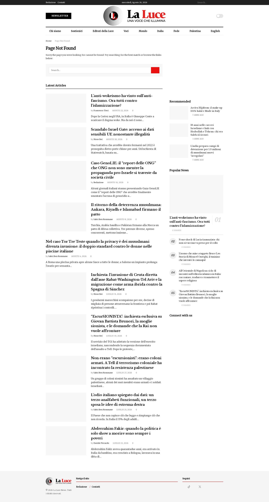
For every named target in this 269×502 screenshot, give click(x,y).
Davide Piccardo (101, 443)
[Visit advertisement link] (196, 66)
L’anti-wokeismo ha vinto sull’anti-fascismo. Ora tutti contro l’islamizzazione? (121, 101)
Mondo (143, 31)
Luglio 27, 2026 (124, 373)
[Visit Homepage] (134, 16)
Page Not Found (62, 41)
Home (49, 41)
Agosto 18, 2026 (114, 139)
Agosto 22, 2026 (120, 110)
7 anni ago (198, 115)
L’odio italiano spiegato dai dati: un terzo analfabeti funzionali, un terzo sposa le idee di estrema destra (123, 400)
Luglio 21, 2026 (120, 443)
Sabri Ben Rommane (103, 219)
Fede (176, 31)
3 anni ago (198, 139)
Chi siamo (55, 31)
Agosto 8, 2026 (124, 219)
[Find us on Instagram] (183, 487)
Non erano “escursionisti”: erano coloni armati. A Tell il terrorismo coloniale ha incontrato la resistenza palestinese (126, 363)
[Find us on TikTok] (189, 487)
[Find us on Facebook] (194, 487)
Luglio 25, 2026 (124, 409)
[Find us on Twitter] (199, 487)
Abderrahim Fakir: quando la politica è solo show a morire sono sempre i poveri (126, 433)
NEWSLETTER (59, 15)
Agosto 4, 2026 (79, 256)
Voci (126, 31)
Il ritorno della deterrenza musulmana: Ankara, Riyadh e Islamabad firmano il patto (126, 210)
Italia (160, 31)
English (215, 31)
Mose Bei (98, 139)
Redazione (51, 2)
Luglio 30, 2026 (114, 336)
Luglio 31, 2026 (114, 294)
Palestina (195, 31)
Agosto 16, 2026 (115, 182)
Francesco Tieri (101, 110)
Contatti (61, 2)
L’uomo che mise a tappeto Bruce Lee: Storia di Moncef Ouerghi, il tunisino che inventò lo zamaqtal (200, 256)
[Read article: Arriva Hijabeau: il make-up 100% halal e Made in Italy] (179, 113)
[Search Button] (221, 2)
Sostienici (77, 31)
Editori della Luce (103, 31)
